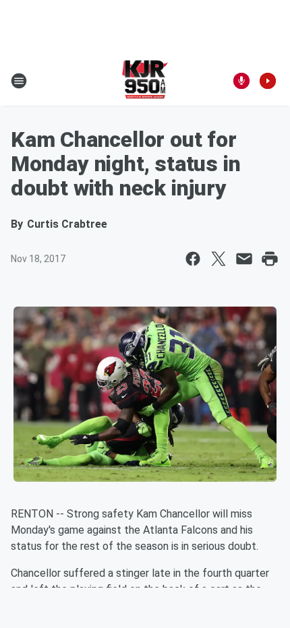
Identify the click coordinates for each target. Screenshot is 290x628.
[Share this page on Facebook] (192, 258)
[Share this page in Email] (244, 258)
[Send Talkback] (241, 81)
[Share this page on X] (218, 258)
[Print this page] (269, 258)
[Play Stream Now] (268, 81)
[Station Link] (145, 80)
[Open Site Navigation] (19, 81)
